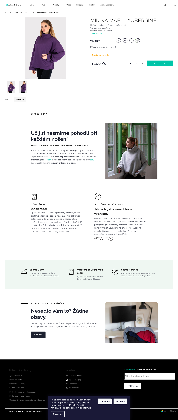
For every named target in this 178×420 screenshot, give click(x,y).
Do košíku (161, 63)
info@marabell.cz (75, 376)
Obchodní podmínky (17, 384)
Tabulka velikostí (96, 33)
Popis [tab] (8, 99)
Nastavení (58, 414)
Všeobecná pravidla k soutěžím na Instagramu (27, 400)
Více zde (38, 335)
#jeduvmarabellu (15, 376)
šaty (92, 160)
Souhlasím (120, 401)
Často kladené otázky (17, 388)
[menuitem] (33, 5)
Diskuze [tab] (20, 99)
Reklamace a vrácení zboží (19, 396)
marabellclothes (75, 388)
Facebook (73, 384)
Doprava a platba (15, 380)
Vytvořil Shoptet (170, 411)
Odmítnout (105, 401)
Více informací (84, 408)
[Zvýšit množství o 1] (143, 63)
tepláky (48, 160)
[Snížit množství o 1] (131, 63)
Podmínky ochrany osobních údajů (22, 392)
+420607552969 (75, 380)
